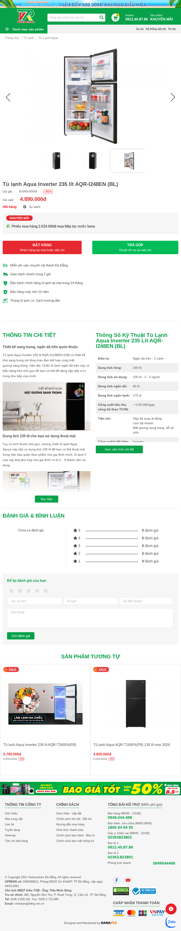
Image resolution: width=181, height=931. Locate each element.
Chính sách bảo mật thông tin (75, 841)
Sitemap (10, 835)
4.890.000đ (33, 199)
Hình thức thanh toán (69, 830)
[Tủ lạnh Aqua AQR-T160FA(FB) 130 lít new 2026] (45, 704)
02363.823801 (120, 857)
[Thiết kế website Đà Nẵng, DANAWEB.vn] (109, 923)
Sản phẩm (161, 17)
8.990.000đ (28, 191)
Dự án (140, 29)
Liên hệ (9, 824)
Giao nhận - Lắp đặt (68, 813)
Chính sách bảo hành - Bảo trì (75, 835)
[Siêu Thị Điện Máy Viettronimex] (26, 16)
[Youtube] (128, 880)
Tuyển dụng (12, 830)
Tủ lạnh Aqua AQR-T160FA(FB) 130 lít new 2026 (41, 745)
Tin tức (172, 29)
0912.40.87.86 (120, 847)
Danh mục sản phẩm (28, 29)
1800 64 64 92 (120, 827)
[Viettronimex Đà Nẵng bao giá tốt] (90, 788)
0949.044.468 (120, 817)
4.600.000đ (12, 754)
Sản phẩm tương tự (90, 656)
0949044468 (164, 863)
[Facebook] (116, 880)
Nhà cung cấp (14, 819)
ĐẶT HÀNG (42, 247)
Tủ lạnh (28, 38)
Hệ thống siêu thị (156, 29)
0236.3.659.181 (20, 899)
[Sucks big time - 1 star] (11, 591)
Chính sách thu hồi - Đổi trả (73, 819)
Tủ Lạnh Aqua (48, 38)
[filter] (101, 18)
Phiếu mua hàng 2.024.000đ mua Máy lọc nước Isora (53, 226)
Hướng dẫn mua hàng (70, 824)
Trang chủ (12, 38)
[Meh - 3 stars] (28, 591)
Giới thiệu (11, 813)
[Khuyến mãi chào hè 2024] (90, 4)
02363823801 (120, 837)
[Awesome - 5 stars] (45, 591)
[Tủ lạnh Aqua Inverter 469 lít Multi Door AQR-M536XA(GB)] (135, 704)
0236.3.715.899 (48, 899)
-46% (48, 191)
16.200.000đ (103, 754)
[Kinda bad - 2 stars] (20, 591)
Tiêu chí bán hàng (16, 841)
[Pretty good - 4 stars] (37, 591)
